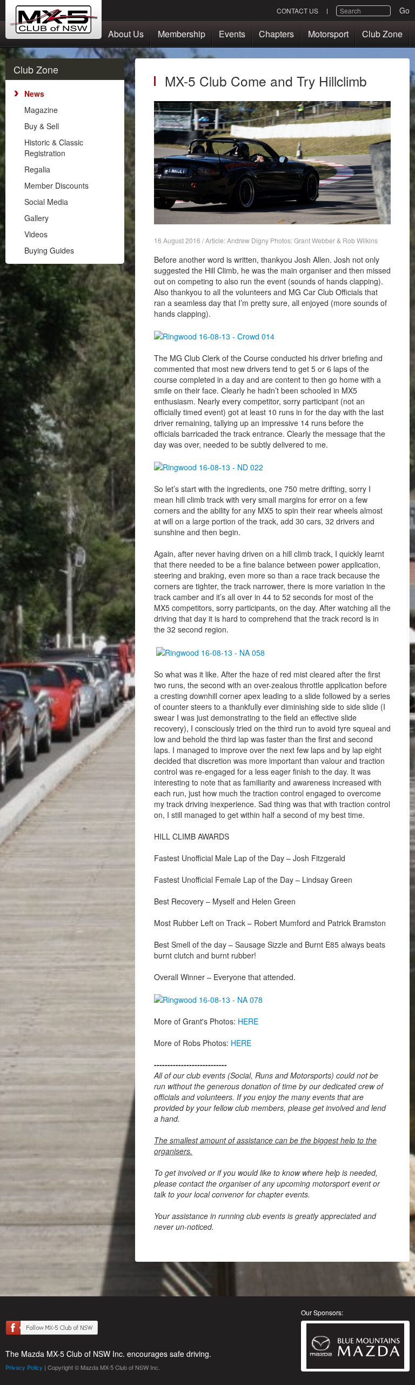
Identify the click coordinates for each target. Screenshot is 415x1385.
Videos (36, 234)
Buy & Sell (41, 126)
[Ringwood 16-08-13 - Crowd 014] (214, 335)
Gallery (36, 217)
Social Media (46, 201)
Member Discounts (56, 185)
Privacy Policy (24, 1367)
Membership (181, 34)
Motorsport (328, 34)
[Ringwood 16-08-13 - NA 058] (210, 650)
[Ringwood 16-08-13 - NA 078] (208, 998)
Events (232, 34)
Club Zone (382, 34)
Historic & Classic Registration (53, 147)
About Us (126, 34)
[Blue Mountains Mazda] (355, 1346)
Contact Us (297, 10)
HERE (248, 1021)
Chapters (276, 34)
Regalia (37, 169)
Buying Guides (49, 250)
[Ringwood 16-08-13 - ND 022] (208, 466)
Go (404, 10)
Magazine (41, 109)
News (34, 93)
